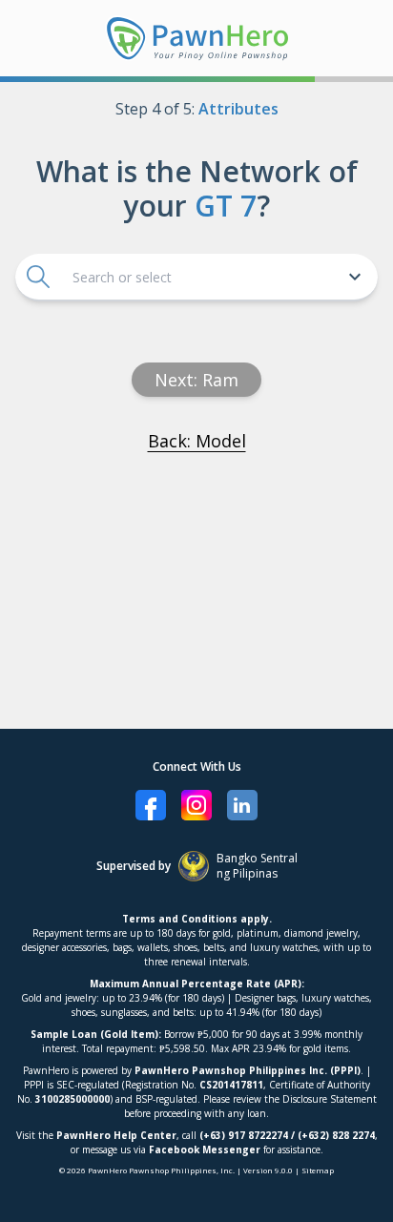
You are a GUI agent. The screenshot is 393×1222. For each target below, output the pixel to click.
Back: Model (197, 440)
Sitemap (317, 1170)
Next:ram (196, 379)
